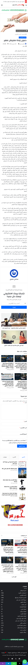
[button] (24, 661)
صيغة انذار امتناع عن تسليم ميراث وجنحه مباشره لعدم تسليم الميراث (9, 494)
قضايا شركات (23, 611)
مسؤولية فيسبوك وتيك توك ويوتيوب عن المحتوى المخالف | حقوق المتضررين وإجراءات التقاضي (7, 365)
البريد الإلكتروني (23, 427)
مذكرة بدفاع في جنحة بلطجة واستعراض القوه (10, 487)
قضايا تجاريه (23, 609)
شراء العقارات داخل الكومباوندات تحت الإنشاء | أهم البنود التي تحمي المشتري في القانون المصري (21, 568)
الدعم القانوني (18, 34)
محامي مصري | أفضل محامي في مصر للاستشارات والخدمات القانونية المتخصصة (22, 550)
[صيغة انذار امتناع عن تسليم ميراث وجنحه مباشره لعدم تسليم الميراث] (22, 496)
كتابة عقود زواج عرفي (21, 618)
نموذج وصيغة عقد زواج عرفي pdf (9, 469)
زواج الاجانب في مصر (21, 599)
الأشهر (23, 457)
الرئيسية (24, 34)
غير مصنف (23, 604)
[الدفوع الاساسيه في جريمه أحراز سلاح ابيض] (22, 464)
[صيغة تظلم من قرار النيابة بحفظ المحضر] (22, 482)
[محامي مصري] (14, 10)
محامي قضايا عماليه (21, 627)
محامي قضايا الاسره (21, 625)
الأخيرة (14, 457)
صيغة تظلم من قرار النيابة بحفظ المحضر (10, 481)
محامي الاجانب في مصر (20, 620)
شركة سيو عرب (5, 655)
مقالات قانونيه (23, 632)
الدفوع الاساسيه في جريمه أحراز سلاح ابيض (10, 463)
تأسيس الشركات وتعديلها (20, 597)
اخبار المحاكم (23, 590)
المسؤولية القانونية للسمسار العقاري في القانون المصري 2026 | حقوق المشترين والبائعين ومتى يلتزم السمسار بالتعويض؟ (21, 385)
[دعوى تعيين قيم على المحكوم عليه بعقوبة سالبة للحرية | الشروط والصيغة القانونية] (7, 542)
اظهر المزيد (14, 576)
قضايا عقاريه (23, 613)
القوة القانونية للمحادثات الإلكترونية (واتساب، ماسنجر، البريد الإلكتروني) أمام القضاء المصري (7, 384)
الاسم (25, 421)
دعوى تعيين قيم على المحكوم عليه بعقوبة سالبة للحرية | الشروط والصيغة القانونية (8, 550)
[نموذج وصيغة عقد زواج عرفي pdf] (22, 473)
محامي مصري (21, 43)
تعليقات (5, 457)
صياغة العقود (23, 602)
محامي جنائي (23, 623)
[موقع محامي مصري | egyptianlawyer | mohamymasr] (18, 5)
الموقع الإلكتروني (23, 434)
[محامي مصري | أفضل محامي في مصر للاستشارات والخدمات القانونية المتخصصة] (21, 542)
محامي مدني (23, 630)
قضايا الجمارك (23, 606)
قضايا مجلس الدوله (22, 616)
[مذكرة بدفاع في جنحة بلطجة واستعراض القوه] (22, 488)
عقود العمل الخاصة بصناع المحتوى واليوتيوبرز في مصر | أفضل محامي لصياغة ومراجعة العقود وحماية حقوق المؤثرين (21, 366)
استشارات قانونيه (22, 593)
